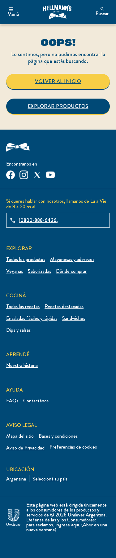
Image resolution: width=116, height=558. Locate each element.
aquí (75, 524)
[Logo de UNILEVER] (13, 516)
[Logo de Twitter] (37, 173)
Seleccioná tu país (49, 478)
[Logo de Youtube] (50, 173)
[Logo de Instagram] (23, 173)
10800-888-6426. (38, 220)
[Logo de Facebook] (10, 173)
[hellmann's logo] (57, 12)
